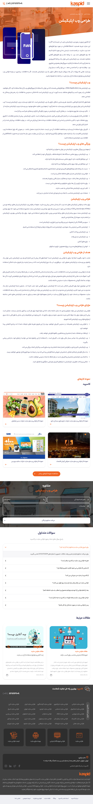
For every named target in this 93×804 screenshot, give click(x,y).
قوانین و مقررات (37, 798)
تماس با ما (17, 798)
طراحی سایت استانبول (77, 709)
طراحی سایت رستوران (45, 719)
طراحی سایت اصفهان (29, 714)
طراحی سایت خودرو (46, 709)
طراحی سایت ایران (30, 704)
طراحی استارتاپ (47, 714)
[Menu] (87, 4)
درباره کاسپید (74, 798)
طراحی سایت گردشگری (44, 704)
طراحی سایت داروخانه (61, 723)
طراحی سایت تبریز (30, 719)
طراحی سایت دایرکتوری (61, 704)
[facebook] (20, 766)
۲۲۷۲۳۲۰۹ (14, 4)
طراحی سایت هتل (78, 723)
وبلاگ (54, 798)
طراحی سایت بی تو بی (12, 714)
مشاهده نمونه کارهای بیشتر (48, 473)
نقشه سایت (47, 798)
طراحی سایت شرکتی (78, 704)
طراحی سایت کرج (14, 704)
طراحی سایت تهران (29, 709)
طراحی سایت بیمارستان (61, 719)
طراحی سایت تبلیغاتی (45, 723)
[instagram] (6, 766)
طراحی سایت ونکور (13, 719)
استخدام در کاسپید (63, 798)
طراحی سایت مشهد (29, 723)
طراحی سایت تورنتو (13, 723)
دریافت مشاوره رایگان (48, 520)
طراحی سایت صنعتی (61, 709)
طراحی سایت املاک (62, 714)
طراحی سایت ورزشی (78, 714)
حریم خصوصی (27, 798)
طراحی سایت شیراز (13, 709)
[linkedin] (11, 766)
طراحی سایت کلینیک (77, 719)
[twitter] (15, 766)
